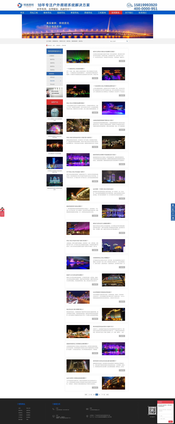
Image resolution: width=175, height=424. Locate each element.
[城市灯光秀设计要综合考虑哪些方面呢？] (78, 56)
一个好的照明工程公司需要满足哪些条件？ (104, 86)
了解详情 (122, 61)
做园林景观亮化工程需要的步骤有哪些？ (78, 344)
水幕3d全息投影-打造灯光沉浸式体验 (55, 136)
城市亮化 (68, 41)
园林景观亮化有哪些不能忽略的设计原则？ (104, 154)
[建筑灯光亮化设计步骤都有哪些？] (78, 228)
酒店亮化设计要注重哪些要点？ (75, 309)
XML (27, 419)
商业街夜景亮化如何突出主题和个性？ (103, 326)
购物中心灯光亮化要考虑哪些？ (75, 275)
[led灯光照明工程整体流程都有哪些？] (113, 383)
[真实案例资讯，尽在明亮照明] (87, 38)
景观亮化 (88, 12)
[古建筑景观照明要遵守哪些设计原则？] (78, 125)
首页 (22, 12)
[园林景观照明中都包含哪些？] (113, 211)
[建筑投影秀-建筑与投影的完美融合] (55, 180)
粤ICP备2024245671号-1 (65, 418)
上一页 (90, 394)
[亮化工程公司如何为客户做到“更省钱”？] (113, 245)
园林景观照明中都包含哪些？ (75, 206)
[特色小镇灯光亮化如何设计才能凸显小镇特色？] (113, 142)
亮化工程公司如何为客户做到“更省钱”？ (77, 240)
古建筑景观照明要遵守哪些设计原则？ (103, 120)
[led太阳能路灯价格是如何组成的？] (78, 297)
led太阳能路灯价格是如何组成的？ (102, 292)
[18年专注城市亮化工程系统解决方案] (63, 5)
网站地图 (20, 419)
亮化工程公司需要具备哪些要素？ (76, 103)
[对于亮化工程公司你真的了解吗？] (113, 176)
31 (99, 394)
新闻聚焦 (115, 12)
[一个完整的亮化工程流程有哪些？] (113, 73)
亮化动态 (52, 84)
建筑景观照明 (74, 41)
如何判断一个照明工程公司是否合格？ (103, 189)
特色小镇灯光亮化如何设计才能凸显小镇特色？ (79, 137)
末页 (107, 394)
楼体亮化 (47, 12)
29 (94, 394)
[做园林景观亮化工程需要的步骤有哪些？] (113, 348)
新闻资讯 (58, 45)
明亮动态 (52, 77)
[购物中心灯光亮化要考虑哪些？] (113, 280)
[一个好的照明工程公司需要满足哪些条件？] (78, 90)
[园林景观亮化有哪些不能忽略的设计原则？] (78, 159)
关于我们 (129, 12)
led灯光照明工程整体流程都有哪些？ (77, 378)
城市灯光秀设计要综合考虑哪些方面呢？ (104, 51)
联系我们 (143, 12)
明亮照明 (58, 417)
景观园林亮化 (55, 41)
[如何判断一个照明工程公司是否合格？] (78, 194)
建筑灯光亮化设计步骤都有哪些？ (102, 223)
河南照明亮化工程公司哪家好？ (101, 258)
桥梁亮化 (75, 12)
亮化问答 (64, 45)
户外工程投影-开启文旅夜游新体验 (54, 119)
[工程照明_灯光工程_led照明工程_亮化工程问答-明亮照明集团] (26, 7)
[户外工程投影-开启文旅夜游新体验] (55, 111)
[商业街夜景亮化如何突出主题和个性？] (78, 331)
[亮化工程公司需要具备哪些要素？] (113, 108)
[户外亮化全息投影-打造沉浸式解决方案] (55, 163)
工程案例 (102, 12)
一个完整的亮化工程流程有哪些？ (76, 69)
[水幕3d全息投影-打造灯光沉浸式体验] (55, 128)
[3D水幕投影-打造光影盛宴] (55, 145)
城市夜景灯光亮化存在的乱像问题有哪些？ (104, 361)
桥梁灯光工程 (62, 41)
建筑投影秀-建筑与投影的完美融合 (54, 188)
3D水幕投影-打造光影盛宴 (54, 153)
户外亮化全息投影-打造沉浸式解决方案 (54, 171)
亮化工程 (34, 12)
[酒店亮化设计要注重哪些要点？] (113, 314)
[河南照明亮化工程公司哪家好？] (78, 262)
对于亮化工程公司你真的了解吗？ (76, 172)
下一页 (103, 394)
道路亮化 (61, 12)
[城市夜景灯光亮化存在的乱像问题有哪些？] (78, 365)
